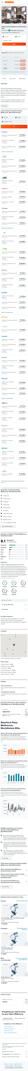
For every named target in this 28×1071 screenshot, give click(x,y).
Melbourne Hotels (18, 1066)
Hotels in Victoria (17, 1065)
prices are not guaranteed (7, 1047)
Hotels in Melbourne (8, 1030)
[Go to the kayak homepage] (9, 2)
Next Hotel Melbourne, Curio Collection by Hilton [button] (12, 918)
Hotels (11, 1063)
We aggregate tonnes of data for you (11, 1054)
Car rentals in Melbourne (9, 1028)
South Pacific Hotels (18, 1063)
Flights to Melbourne (8, 1026)
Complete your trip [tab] (7, 1018)
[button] (2, 2)
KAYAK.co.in (6, 1063)
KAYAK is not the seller (7, 1051)
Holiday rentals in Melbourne (10, 1032)
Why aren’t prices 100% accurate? (10, 1056)
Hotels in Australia (8, 1065)
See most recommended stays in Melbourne (21, 959)
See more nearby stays (22, 900)
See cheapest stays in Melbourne (22, 929)
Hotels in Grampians (9, 1066)
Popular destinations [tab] (20, 1018)
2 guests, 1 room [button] (7, 40)
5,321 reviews (20, 30)
